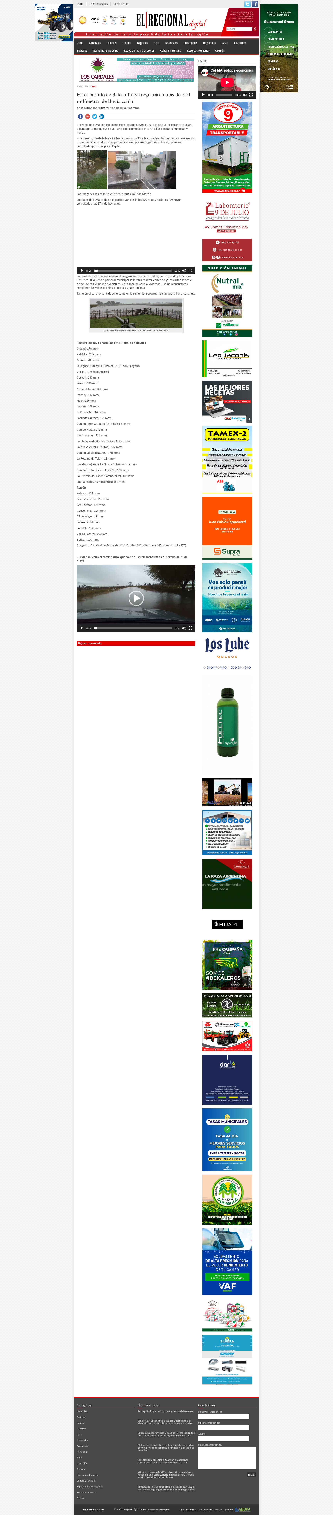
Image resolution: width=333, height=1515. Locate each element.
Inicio (80, 3)
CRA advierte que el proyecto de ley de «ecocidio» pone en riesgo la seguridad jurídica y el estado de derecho (166, 1448)
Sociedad (82, 50)
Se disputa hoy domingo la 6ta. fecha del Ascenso (166, 1411)
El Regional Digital (130, 1510)
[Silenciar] (184, 271)
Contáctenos (120, 3)
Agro (156, 42)
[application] (136, 241)
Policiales (111, 42)
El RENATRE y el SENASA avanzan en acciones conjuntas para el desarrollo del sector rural (163, 1461)
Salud (225, 42)
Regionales (209, 42)
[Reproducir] (82, 271)
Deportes (142, 42)
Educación (240, 42)
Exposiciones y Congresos (139, 50)
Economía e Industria (105, 50)
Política (127, 42)
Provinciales (190, 42)
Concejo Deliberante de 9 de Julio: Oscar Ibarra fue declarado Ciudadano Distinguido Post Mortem (166, 1434)
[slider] (133, 271)
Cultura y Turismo (170, 50)
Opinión (220, 50)
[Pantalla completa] (190, 271)
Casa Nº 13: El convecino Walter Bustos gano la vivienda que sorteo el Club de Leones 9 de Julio (165, 1422)
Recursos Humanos (198, 50)
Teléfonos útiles (98, 3)
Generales (95, 42)
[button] (136, 241)
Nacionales (171, 42)
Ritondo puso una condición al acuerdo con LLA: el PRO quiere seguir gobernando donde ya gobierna (166, 1488)
